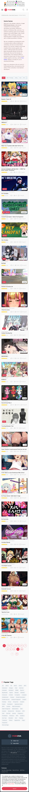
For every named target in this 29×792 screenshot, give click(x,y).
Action (20, 685)
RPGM (4, 141)
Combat (11, 694)
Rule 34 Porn (16, 770)
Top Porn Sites (12, 1)
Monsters (18, 711)
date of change (9, 77)
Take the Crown (5, 612)
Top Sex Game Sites (6, 770)
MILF (21, 708)
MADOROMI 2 (4, 356)
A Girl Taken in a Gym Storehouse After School (12, 472)
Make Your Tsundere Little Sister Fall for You (12, 145)
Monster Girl (11, 711)
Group (9, 701)
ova (11, 10)
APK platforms (14, 752)
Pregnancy (20, 713)
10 (14, 649)
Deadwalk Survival (6, 589)
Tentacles (4, 720)
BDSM (17, 690)
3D (11, 685)
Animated (4, 690)
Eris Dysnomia (4, 519)
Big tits (11, 692)
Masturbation (15, 708)
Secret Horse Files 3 (6, 402)
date (4, 77)
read (20, 77)
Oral (3, 713)
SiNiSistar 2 (4, 122)
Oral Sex (8, 713)
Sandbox (22, 715)
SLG (16, 718)
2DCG (7, 685)
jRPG (3, 706)
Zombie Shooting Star (6, 333)
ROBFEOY (3, 379)
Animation (11, 690)
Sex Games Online (20, 4)
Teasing (21, 718)
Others (4, 398)
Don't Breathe (4, 193)
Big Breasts (4, 692)
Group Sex (15, 701)
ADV (25, 685)
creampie (24, 694)
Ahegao (11, 688)
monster (4, 711)
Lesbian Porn (4, 771)
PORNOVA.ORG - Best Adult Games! (9, 15)
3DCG (15, 685)
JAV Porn (22, 770)
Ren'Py (4, 189)
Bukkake (23, 692)
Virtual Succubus (5, 309)
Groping (4, 701)
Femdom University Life (7, 286)
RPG (17, 715)
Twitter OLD (16, 740)
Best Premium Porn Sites (11, 5)
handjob (22, 701)
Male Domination (16, 706)
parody (14, 713)
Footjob (24, 699)
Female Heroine (5, 699)
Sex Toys (4, 718)
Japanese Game (18, 704)
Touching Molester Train (7, 426)
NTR (23, 711)
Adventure (4, 688)
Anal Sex (21, 688)
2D (2, 685)
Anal (16, 688)
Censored (4, 694)
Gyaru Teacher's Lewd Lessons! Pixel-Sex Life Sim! (14, 449)
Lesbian (8, 706)
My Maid (3, 263)
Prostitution (4, 715)
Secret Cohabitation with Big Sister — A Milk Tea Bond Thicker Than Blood (13, 169)
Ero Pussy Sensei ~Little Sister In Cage (10, 495)
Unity (4, 94)
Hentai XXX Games (10, 4)
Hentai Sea (19, 1)
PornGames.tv (22, 5)
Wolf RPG (5, 445)
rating (16, 77)
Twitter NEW (16, 743)
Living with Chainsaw (6, 635)
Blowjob (16, 692)
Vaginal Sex (17, 720)
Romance (12, 715)
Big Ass (22, 690)
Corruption (17, 694)
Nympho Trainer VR (6, 99)
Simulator (11, 718)
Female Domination (20, 697)
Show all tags (5, 725)
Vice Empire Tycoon (6, 565)
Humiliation (9, 704)
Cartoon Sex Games (10, 2)
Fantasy (12, 697)
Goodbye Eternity (5, 542)
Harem (3, 704)
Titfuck (10, 720)
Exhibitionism (5, 697)
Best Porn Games (21, 2)
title (24, 77)
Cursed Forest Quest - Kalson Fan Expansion (12, 216)
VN (3, 212)
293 (22, 649)
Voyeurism (4, 722)
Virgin (23, 720)
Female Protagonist (16, 699)
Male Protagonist (6, 708)
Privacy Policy (10, 783)
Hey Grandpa (4, 240)
